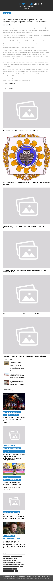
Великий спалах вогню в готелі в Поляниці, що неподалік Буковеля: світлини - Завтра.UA (14, 420)
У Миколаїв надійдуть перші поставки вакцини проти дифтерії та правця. (17, 375)
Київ (17, 538)
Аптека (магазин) (13, 414)
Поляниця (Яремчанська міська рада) (13, 451)
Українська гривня (6, 564)
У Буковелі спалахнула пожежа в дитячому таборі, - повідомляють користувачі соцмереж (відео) (14, 457)
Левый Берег (11, 83)
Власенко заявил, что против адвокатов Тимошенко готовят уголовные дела (25, 271)
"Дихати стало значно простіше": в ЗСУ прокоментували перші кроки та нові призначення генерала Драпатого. (14, 544)
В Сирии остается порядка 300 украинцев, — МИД (21, 314)
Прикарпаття (18, 562)
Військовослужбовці (7, 568)
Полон (18, 512)
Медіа (30, 4)
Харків (21, 566)
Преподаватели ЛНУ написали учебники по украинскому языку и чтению (26, 183)
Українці (13, 560)
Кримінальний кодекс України (8, 562)
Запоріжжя (15, 568)
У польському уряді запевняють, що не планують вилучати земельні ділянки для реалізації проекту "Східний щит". (17, 366)
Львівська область (14, 479)
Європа (12, 512)
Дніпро (22, 564)
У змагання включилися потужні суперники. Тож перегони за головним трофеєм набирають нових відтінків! (12, 486)
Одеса (5, 479)
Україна (5, 512)
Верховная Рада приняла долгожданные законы (20, 130)
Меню (7, 13)
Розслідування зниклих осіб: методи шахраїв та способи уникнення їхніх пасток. (17, 383)
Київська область (6, 566)
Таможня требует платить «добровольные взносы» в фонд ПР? (25, 356)
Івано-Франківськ (8, 445)
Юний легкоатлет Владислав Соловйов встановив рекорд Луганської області (23, 227)
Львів (5, 414)
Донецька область (9, 538)
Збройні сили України (16, 564)
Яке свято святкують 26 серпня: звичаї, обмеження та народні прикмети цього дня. (13, 516)
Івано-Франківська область (11, 412)
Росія (15, 558)
